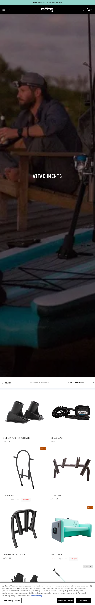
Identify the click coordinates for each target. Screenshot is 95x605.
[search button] (9, 9)
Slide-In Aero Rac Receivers (16, 438)
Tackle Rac (8, 495)
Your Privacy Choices (11, 601)
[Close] (91, 586)
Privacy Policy (36, 596)
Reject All (83, 601)
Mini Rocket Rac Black (14, 554)
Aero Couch (56, 554)
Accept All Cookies (65, 601)
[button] (90, 9)
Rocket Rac (55, 495)
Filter (8, 382)
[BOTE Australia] (47, 9)
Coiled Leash (56, 438)
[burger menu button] (3, 9)
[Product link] (24, 417)
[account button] (83, 9)
